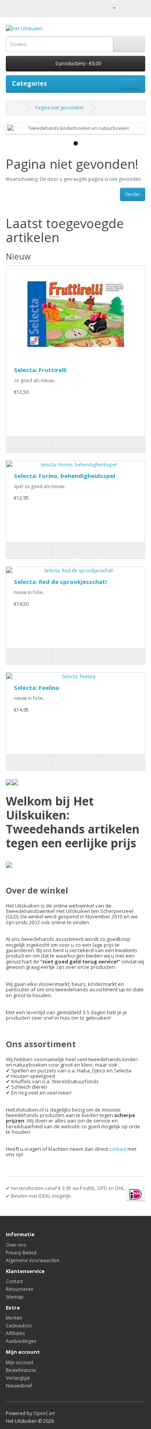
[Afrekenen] (139, 7)
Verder (132, 194)
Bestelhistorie (21, 1370)
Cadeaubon (19, 1325)
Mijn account (19, 1362)
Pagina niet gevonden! (59, 107)
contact (117, 1148)
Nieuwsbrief (19, 1385)
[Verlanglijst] (75, 444)
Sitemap (15, 1297)
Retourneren (19, 1289)
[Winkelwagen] (130, 7)
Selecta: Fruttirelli (40, 370)
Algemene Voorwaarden (32, 1260)
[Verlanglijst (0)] (122, 7)
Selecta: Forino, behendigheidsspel (64, 476)
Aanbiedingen (21, 1341)
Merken (14, 1318)
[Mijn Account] (111, 7)
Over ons (16, 1245)
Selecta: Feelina (36, 687)
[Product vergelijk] (122, 444)
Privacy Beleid (21, 1252)
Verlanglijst (18, 1378)
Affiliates (15, 1333)
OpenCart (44, 1413)
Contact (14, 1281)
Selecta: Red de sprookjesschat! (60, 581)
